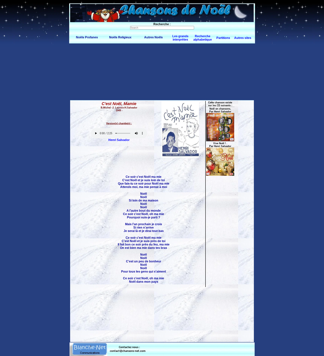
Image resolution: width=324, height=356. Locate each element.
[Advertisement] (162, 71)
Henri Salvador (119, 140)
